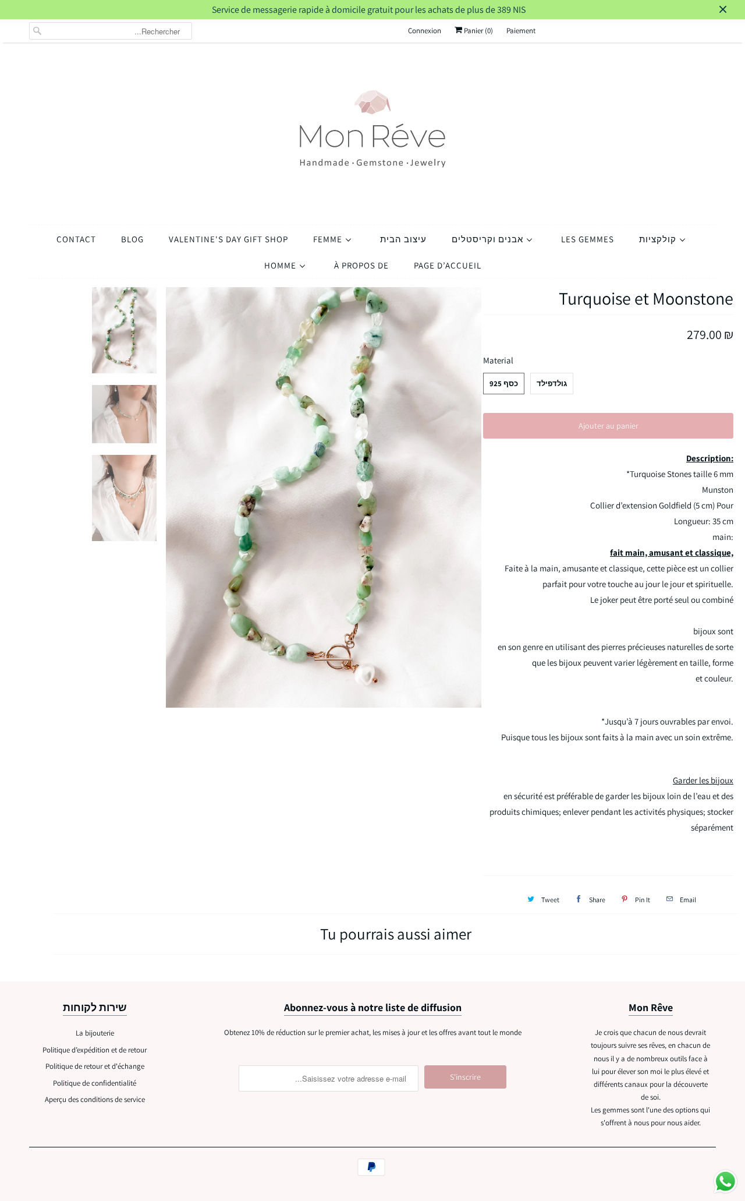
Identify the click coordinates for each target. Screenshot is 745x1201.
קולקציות (659, 239)
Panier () (477, 31)
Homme (281, 265)
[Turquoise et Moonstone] (324, 497)
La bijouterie (95, 1033)
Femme (329, 239)
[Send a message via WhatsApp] (725, 1181)
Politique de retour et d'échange (94, 1066)
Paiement (520, 31)
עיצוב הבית (403, 239)
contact (76, 239)
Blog (132, 239)
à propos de (361, 265)
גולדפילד (552, 383)
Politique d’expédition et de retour (94, 1050)
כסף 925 (503, 383)
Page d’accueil (447, 265)
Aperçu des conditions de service (95, 1099)
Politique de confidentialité (94, 1083)
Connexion (424, 31)
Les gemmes (587, 239)
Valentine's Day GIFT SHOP (228, 239)
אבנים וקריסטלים (489, 239)
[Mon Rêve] (372, 130)
